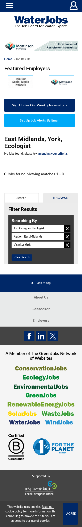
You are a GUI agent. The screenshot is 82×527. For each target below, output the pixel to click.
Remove (67, 228)
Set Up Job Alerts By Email (39, 120)
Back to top (43, 283)
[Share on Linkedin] (41, 336)
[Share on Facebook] (29, 336)
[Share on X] (53, 336)
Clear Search (22, 257)
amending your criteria (52, 153)
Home (8, 59)
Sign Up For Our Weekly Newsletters (39, 105)
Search (21, 198)
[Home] (41, 22)
